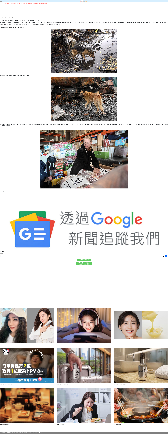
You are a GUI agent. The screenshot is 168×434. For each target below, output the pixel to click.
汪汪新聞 (11, 17)
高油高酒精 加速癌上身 (117, 424)
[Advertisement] (84, 10)
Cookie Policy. (40, 432)
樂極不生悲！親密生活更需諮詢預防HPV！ (7, 384)
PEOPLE (6, 22)
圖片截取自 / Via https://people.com (4, 121)
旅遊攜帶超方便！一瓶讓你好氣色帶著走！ (64, 384)
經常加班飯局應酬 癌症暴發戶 (5, 424)
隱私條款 (9, 432)
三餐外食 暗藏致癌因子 (60, 424)
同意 (166, 432)
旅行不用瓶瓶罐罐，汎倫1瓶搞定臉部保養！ (121, 384)
